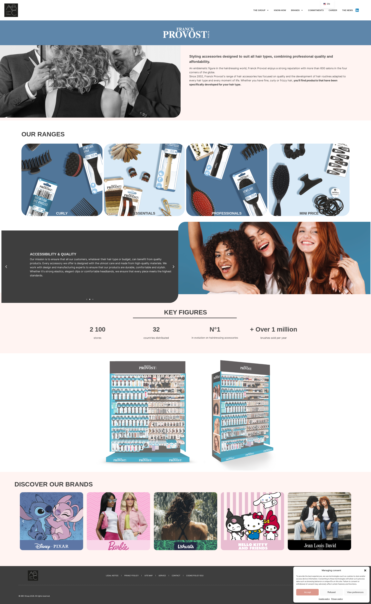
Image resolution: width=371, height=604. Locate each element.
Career (333, 10)
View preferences (355, 592)
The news (347, 10)
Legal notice (112, 575)
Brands (295, 10)
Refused (331, 592)
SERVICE (162, 575)
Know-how (280, 10)
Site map (148, 575)
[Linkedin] (357, 10)
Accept (307, 592)
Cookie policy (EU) (194, 575)
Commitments (316, 10)
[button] (365, 570)
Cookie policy (324, 599)
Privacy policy (337, 599)
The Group (259, 10)
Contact (176, 575)
